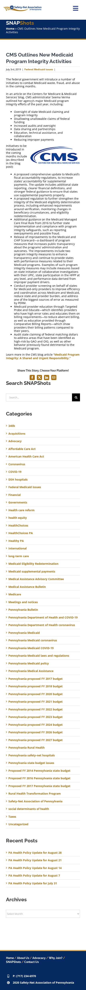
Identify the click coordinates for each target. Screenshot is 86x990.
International (17, 548)
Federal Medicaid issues (38, 69)
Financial (14, 495)
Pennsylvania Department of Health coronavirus (41, 625)
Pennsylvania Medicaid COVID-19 (31, 648)
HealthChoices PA (20, 533)
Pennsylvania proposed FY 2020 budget (35, 694)
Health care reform (21, 510)
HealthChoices (18, 525)
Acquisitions (16, 433)
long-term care (18, 556)
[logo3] (22, 7)
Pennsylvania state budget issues (31, 763)
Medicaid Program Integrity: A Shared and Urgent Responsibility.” (43, 356)
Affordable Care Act (22, 449)
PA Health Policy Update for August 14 (35, 868)
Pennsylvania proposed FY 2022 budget (35, 709)
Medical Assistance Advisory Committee (36, 579)
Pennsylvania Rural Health (26, 747)
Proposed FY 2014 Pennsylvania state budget (39, 770)
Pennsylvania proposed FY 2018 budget (35, 686)
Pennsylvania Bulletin (23, 610)
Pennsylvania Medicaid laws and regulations (38, 655)
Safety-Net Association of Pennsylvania (35, 801)
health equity (17, 518)
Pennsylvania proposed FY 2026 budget (35, 732)
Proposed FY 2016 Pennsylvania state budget (39, 778)
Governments (17, 502)
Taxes (12, 816)
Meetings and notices (23, 602)
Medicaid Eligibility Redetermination (33, 564)
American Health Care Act (26, 456)
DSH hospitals (18, 479)
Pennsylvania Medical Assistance (30, 671)
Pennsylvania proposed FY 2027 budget (35, 740)
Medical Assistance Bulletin (27, 587)
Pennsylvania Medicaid (24, 633)
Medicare (14, 594)
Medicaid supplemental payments (31, 571)
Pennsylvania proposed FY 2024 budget (35, 725)
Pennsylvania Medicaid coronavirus (32, 640)
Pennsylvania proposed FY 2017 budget (35, 679)
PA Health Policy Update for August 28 (35, 852)
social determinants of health (28, 809)
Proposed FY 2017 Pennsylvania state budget (39, 786)
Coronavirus (16, 464)
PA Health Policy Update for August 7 (34, 875)
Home (10, 28)
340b (11, 426)
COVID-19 (14, 472)
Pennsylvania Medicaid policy (28, 663)
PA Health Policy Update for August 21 (35, 860)
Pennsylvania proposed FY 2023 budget (35, 717)
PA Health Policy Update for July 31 (32, 883)
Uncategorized (18, 824)
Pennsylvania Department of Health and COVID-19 (43, 617)
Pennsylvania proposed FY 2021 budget (35, 701)
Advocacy (15, 441)
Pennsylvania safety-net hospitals (31, 755)
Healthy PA (16, 541)
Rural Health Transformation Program (34, 793)
